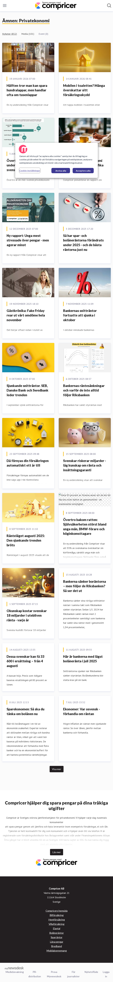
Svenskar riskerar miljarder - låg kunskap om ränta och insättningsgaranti (84, 465)
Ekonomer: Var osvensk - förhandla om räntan (81, 711)
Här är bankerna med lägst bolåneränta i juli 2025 (83, 658)
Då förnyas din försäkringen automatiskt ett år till (28, 463)
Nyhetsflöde (91, 971)
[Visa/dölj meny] (5, 5)
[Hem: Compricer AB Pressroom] (55, 6)
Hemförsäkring (56, 919)
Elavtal (56, 928)
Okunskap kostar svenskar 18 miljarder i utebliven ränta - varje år (27, 615)
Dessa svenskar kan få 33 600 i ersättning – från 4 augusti (25, 661)
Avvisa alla (60, 170)
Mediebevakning (15, 971)
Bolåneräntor (56, 932)
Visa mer (56, 769)
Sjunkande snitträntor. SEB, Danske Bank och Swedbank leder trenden (27, 390)
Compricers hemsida (57, 910)
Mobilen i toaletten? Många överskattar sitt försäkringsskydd (84, 90)
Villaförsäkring (56, 924)
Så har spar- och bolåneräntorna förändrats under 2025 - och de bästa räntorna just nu (83, 243)
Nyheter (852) (9, 33)
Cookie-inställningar (29, 170)
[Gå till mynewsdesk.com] (14, 968)
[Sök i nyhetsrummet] (109, 5)
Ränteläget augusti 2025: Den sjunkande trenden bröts (26, 540)
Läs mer (56, 852)
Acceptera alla (83, 170)
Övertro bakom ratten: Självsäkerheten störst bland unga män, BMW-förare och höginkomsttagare (84, 527)
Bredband (56, 946)
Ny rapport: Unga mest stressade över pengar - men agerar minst (28, 240)
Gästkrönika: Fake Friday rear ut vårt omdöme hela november (26, 315)
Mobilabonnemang (56, 950)
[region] (56, 160)
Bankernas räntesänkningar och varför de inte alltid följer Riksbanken (84, 390)
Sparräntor (56, 937)
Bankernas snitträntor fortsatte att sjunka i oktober (80, 315)
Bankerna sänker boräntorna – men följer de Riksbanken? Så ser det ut (84, 586)
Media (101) (27, 33)
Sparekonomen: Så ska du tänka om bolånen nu (25, 711)
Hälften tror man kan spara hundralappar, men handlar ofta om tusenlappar (27, 90)
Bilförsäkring (57, 915)
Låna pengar (56, 941)
